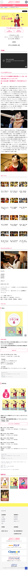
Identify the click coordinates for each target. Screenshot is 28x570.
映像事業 (16, 517)
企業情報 (3, 515)
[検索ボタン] (26, 2)
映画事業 (16, 519)
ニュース (3, 510)
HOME (2, 7)
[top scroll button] (26, 568)
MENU (14, 5)
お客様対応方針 (17, 533)
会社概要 (3, 519)
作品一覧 (5, 7)
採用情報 (16, 527)
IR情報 (3, 527)
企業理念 (3, 521)
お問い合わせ (4, 531)
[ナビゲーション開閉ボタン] (1, 2)
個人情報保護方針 (18, 531)
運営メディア (16, 521)
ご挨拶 (2, 517)
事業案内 (16, 515)
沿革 (2, 523)
